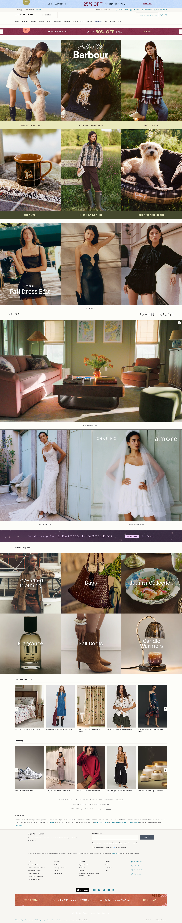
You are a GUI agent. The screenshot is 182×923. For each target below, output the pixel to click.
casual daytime (134, 822)
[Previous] (2, 31)
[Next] (180, 31)
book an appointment (136, 524)
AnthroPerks (137, 866)
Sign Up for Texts (139, 870)
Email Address (97, 833)
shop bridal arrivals (45, 524)
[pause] (179, 322)
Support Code (70, 920)
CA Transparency (40, 920)
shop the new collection (91, 425)
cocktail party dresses (101, 822)
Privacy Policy (115, 853)
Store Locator (138, 861)
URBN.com (60, 920)
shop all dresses (91, 308)
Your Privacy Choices (82, 920)
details (38, 10)
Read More (19, 825)
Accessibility (51, 920)
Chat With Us (137, 874)
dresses (52, 822)
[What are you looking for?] (155, 15)
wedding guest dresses (118, 822)
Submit (147, 837)
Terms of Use (29, 920)
